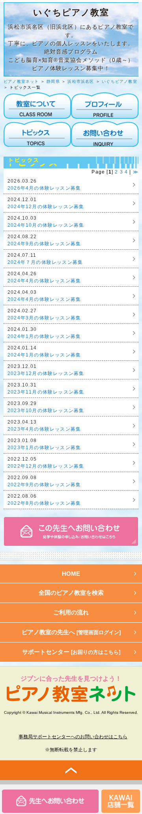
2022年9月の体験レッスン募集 (44, 484)
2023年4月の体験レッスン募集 (44, 429)
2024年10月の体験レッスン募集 (45, 225)
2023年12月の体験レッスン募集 (45, 373)
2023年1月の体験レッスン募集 (44, 447)
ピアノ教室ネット (21, 81)
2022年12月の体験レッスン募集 (45, 466)
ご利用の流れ (71, 612)
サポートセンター (71, 651)
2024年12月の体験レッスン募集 (45, 206)
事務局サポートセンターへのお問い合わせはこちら (73, 736)
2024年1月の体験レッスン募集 (44, 336)
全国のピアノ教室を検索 (71, 592)
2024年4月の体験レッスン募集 (44, 281)
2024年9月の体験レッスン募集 (44, 243)
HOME (71, 573)
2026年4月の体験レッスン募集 (44, 188)
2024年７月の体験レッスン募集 (45, 262)
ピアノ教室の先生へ (71, 632)
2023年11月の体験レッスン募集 (45, 392)
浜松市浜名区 (80, 81)
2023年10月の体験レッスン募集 (45, 410)
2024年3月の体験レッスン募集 (44, 318)
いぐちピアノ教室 (119, 81)
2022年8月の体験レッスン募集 (44, 503)
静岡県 (53, 81)
